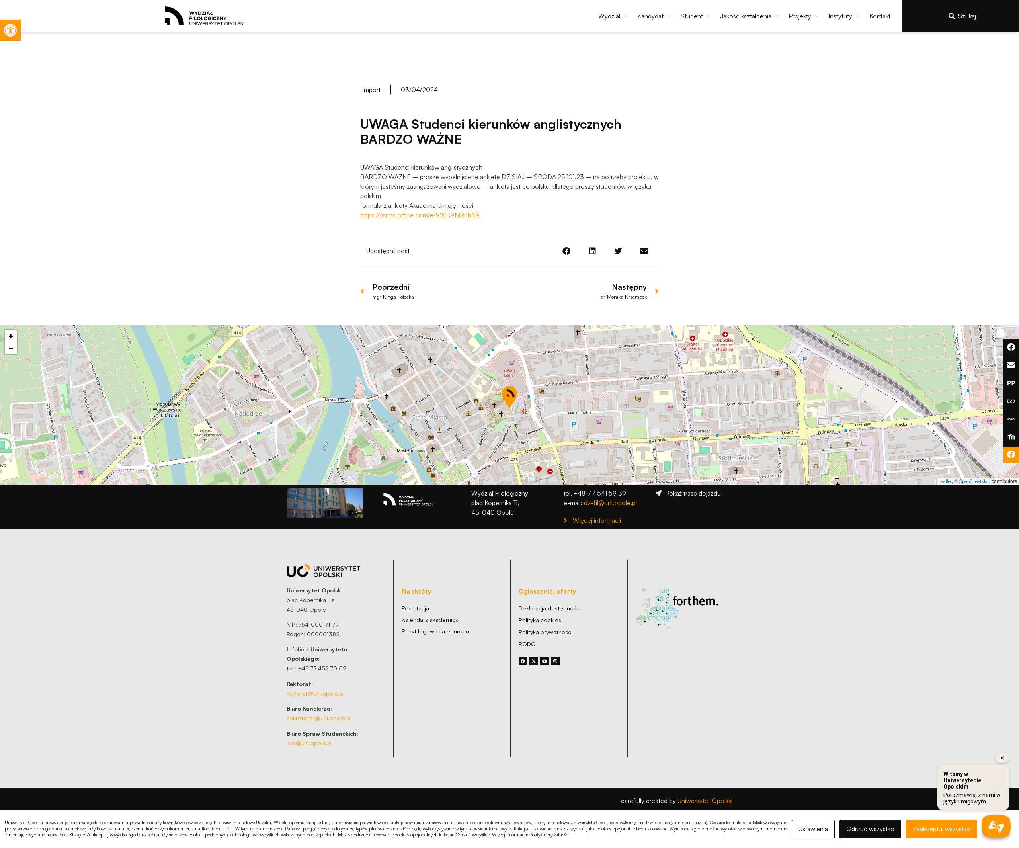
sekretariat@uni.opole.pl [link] (319, 717)
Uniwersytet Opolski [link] (704, 801)
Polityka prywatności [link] (549, 835)
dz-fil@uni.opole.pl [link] (610, 503)
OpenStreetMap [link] (974, 481)
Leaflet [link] (945, 481)
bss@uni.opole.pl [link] (309, 742)
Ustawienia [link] (813, 829)
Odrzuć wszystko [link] (870, 829)
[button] (613, 16)
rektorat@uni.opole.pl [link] (315, 693)
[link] (10, 30)
